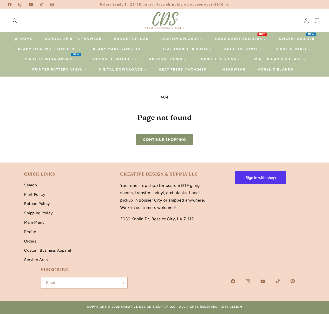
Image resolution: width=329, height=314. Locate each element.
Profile (30, 231)
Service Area (36, 259)
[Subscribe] (122, 283)
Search (30, 185)
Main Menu (34, 222)
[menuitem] (23, 39)
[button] (15, 20)
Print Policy (34, 194)
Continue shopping (164, 139)
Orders (30, 241)
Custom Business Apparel (47, 250)
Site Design (231, 306)
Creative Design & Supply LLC (148, 306)
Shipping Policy (38, 212)
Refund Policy (37, 203)
